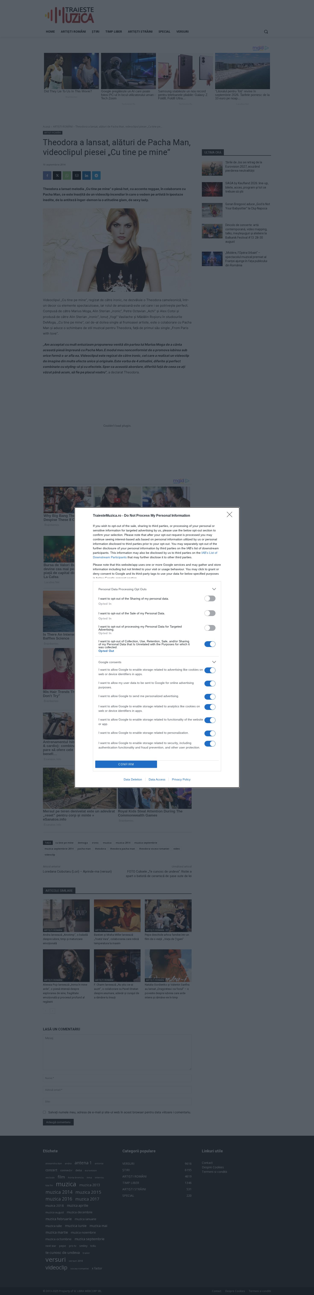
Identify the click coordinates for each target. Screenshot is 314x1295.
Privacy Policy (181, 779)
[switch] (210, 598)
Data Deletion (133, 779)
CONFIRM (126, 764)
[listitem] (157, 589)
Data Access (157, 779)
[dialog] (157, 647)
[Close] (231, 516)
